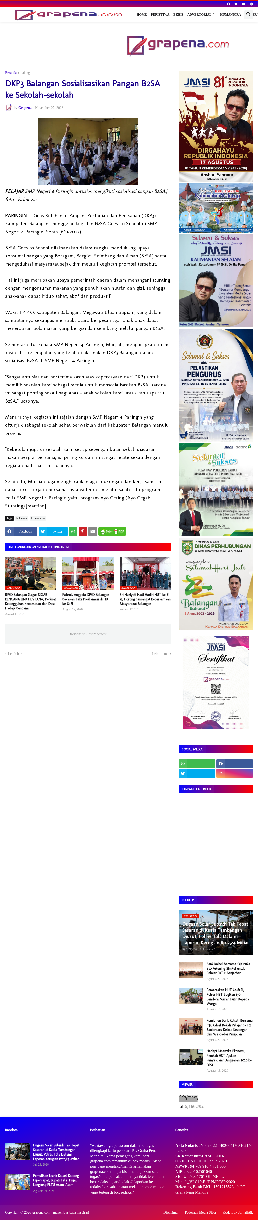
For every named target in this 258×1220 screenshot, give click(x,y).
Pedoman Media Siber (200, 1212)
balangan (27, 73)
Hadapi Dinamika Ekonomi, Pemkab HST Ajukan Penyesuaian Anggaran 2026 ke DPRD (229, 1058)
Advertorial (199, 14)
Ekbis (178, 14)
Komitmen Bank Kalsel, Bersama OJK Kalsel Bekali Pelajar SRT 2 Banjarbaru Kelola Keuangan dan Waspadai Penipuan (230, 1027)
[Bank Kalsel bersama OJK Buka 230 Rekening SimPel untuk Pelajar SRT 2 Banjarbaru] (191, 970)
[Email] (92, 531)
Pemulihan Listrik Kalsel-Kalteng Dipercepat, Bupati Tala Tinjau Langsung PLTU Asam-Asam (56, 1180)
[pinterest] (251, 4)
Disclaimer (171, 1212)
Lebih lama (160, 654)
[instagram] (234, 773)
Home (142, 14)
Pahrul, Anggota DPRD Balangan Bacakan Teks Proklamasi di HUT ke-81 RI (86, 599)
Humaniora (230, 14)
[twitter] (235, 4)
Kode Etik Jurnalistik (238, 1212)
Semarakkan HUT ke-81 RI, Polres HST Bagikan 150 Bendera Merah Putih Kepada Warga (228, 997)
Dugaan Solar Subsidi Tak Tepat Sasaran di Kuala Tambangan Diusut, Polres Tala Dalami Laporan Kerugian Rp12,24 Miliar (56, 1152)
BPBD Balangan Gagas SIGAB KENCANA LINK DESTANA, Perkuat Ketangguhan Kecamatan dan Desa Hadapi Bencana (30, 601)
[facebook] (228, 4)
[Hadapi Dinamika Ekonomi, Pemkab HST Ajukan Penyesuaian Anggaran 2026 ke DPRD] (191, 1057)
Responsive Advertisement (88, 634)
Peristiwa (160, 14)
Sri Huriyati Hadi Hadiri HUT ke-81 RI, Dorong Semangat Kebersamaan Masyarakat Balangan (145, 599)
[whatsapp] (197, 763)
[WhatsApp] (73, 531)
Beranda (11, 73)
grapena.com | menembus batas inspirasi (60, 1212)
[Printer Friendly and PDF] (112, 531)
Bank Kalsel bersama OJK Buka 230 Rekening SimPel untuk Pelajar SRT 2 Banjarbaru (228, 968)
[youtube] (243, 4)
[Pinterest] (83, 531)
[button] (248, 14)
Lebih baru (15, 654)
